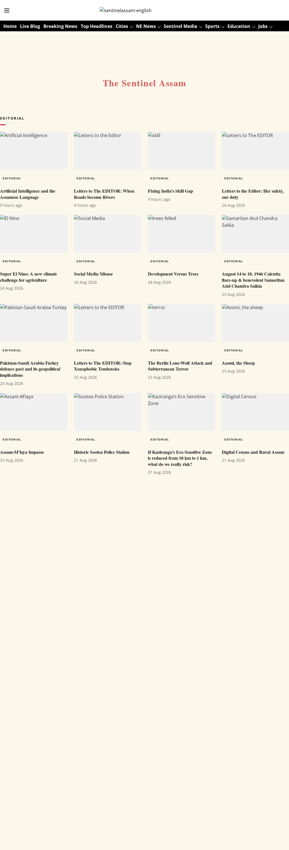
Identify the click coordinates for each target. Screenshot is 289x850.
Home (10, 26)
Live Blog (30, 26)
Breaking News (60, 26)
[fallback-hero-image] (33, 151)
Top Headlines (96, 26)
